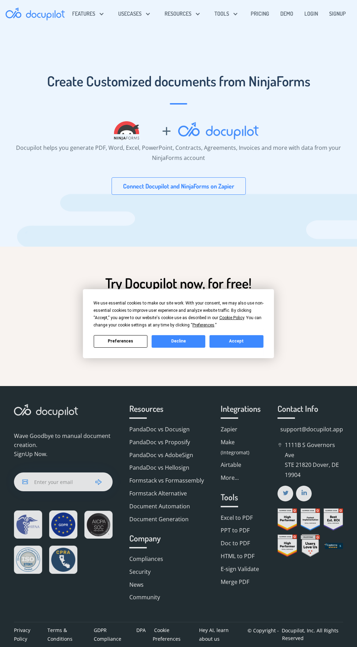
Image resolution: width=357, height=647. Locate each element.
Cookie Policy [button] (231, 317)
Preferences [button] (203, 324)
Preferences (120, 341)
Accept (236, 341)
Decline (178, 341)
